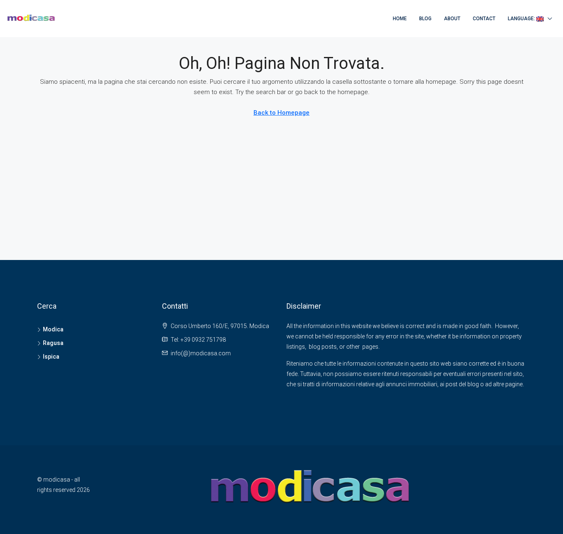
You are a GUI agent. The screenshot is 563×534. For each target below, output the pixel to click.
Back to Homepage (281, 112)
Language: (522, 18)
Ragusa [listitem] (53, 343)
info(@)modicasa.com (201, 353)
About (452, 18)
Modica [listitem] (53, 329)
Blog (425, 18)
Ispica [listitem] (51, 356)
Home (400, 18)
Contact (484, 18)
